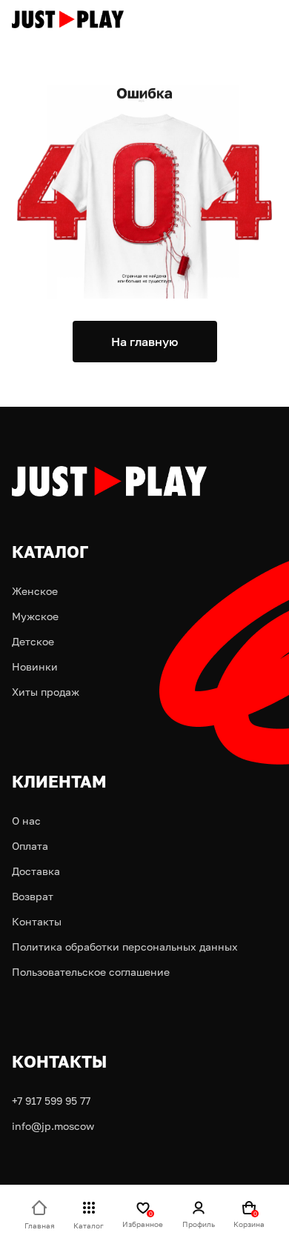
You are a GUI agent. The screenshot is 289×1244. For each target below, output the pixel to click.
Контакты (37, 921)
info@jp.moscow (53, 1126)
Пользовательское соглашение (91, 971)
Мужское (35, 616)
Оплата (30, 845)
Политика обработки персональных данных (125, 946)
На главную (144, 341)
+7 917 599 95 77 (51, 1100)
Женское (35, 591)
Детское (33, 641)
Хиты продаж (45, 691)
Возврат (32, 896)
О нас (26, 820)
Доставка (36, 871)
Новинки (35, 666)
